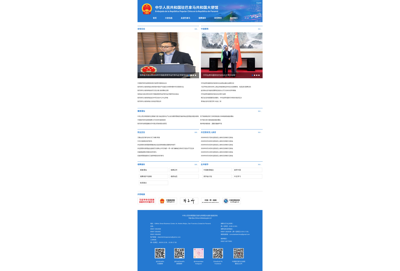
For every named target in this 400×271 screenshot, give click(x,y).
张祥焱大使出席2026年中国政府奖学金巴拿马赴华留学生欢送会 (166, 75)
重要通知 (143, 170)
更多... (196, 29)
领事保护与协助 (146, 176)
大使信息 (168, 18)
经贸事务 (218, 18)
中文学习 (237, 176)
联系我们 (234, 18)
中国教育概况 (209, 170)
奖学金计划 (208, 176)
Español (259, 3)
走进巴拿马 (185, 18)
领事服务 (202, 18)
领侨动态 (174, 176)
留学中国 (237, 170)
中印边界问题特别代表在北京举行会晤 (219, 75)
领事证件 (174, 170)
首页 (155, 18)
